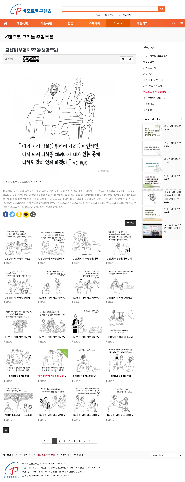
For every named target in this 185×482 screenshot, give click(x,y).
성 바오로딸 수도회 (95, 203)
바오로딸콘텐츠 (17, 203)
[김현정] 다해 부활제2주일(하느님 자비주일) (18, 258)
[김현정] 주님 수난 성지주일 (18, 415)
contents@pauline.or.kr (43, 475)
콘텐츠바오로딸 (25, 207)
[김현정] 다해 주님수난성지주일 (18, 297)
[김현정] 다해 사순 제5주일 (52, 297)
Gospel (117, 195)
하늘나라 (127, 14)
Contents (79, 195)
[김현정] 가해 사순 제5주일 (52, 415)
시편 (118, 14)
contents (69, 195)
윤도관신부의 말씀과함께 (155, 56)
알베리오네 (39, 207)
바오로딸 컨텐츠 (100, 199)
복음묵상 (7, 195)
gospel (109, 195)
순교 (98, 14)
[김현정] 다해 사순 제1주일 (86, 337)
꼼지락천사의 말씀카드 (154, 98)
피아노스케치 (149, 68)
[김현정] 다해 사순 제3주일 (18, 337)
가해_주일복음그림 (152, 86)
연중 (70, 23)
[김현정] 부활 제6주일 (18, 376)
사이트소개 (8, 454)
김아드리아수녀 (62, 191)
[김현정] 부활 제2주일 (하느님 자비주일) (52, 258)
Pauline (10, 199)
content (60, 195)
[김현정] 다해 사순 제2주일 (52, 337)
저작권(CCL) (25, 454)
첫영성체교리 (149, 103)
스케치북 (94, 23)
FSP (124, 195)
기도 (105, 14)
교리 (50, 199)
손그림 (74, 191)
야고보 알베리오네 (54, 207)
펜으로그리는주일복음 (104, 191)
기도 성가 (147, 74)
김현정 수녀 (47, 191)
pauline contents (23, 199)
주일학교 (128, 203)
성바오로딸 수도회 (114, 203)
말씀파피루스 (149, 62)
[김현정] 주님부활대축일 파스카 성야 (120, 258)
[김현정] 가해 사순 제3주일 (120, 415)
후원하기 (142, 23)
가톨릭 (43, 199)
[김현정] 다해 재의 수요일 (120, 337)
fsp (128, 195)
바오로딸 (86, 199)
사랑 (112, 14)
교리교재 (57, 199)
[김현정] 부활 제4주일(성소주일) (86, 376)
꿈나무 (66, 199)
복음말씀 (120, 191)
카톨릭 (35, 199)
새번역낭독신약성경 (153, 80)
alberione (33, 195)
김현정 (9, 191)
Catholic (43, 195)
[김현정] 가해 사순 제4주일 (86, 415)
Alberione (22, 195)
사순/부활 (47, 23)
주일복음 (130, 191)
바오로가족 (75, 199)
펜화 (80, 191)
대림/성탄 (23, 23)
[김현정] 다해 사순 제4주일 (86, 297)
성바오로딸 (60, 203)
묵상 (14, 195)
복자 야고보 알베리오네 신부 (40, 203)
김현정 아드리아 (33, 191)
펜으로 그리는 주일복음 (30, 36)
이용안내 (78, 454)
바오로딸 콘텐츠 (116, 199)
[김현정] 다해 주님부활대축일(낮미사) (86, 258)
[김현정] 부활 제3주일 (120, 376)
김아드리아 (18, 191)
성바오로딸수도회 (76, 203)
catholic (52, 195)
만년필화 (88, 191)
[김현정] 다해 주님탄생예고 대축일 (120, 297)
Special (118, 23)
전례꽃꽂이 (148, 109)
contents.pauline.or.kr (95, 195)
